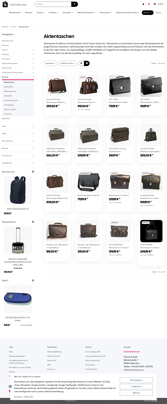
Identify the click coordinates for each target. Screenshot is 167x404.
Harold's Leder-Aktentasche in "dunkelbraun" (57, 246)
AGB (48, 365)
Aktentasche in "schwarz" (119, 195)
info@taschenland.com (134, 370)
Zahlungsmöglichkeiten (17, 356)
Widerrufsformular (53, 356)
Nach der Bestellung (92, 360)
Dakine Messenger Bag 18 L (89, 195)
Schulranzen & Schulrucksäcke (12, 72)
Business (5, 77)
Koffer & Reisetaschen (10, 63)
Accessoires (6, 59)
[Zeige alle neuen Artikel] (33, 172)
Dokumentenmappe (11, 100)
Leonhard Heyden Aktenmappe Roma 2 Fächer (86, 101)
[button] (143, 4)
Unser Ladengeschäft (92, 352)
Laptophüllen (8, 87)
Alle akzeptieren (136, 380)
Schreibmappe (9, 105)
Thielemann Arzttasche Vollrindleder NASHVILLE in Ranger (88, 150)
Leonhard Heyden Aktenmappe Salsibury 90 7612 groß (56, 197)
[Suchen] (74, 4)
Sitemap (12, 372)
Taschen (5, 50)
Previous (8, 251)
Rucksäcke (5, 54)
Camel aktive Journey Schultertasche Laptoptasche (117, 150)
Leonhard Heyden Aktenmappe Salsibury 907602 (55, 101)
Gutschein (5, 45)
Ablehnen (136, 393)
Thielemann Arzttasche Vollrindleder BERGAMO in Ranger (57, 150)
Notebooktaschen (10, 91)
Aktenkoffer (8, 96)
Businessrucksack (10, 109)
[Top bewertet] (33, 222)
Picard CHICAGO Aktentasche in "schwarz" (119, 246)
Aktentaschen (9, 82)
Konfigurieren (136, 386)
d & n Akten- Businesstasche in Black (118, 101)
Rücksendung (90, 365)
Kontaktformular (91, 369)
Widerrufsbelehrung (54, 352)
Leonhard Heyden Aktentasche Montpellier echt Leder (150, 150)
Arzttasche (7, 114)
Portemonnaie (7, 68)
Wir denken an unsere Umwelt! (20, 367)
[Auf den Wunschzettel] (67, 76)
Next (28, 251)
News (11, 352)
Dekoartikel (6, 118)
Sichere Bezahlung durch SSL (95, 356)
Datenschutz (28, 397)
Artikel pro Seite (67, 63)
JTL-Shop (154, 401)
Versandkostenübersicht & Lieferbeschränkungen (18, 362)
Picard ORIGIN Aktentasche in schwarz (149, 246)
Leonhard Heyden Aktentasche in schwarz (149, 197)
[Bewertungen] (18, 268)
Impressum (18, 397)
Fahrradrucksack (7, 41)
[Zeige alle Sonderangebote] (33, 280)
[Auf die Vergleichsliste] (60, 76)
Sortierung (49, 63)
